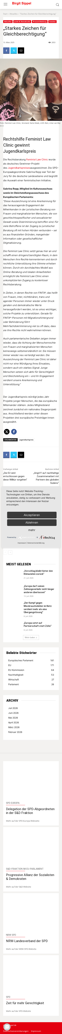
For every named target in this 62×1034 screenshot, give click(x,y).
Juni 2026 (13, 713)
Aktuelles (14, 13)
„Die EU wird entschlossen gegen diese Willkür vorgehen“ (15, 476)
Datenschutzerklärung (36, 543)
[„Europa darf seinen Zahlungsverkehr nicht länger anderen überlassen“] (13, 590)
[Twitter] (13, 50)
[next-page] (10, 552)
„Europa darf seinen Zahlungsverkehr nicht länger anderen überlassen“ (39, 589)
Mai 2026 (13, 717)
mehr (31, 530)
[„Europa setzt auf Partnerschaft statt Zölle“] (13, 627)
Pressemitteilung (40, 21)
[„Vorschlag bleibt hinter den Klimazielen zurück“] (13, 574)
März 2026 (14, 727)
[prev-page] (5, 552)
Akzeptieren (32, 515)
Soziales (52, 21)
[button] (7, 432)
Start (5, 13)
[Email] (21, 50)
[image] (31, 781)
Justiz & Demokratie (22, 21)
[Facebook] (6, 50)
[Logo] (31, 4)
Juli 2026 (13, 708)
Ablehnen (31, 522)
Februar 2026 (15, 732)
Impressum (22, 543)
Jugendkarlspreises (19, 167)
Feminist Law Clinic (37, 159)
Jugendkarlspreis (26, 439)
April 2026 (13, 722)
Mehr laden (30, 637)
